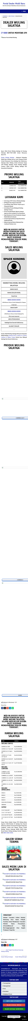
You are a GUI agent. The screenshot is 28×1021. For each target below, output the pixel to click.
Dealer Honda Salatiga (14, 894)
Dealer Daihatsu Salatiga (14, 906)
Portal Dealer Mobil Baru (14, 3)
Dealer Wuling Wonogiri (21, 956)
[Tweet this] (5, 708)
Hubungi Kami (6, 986)
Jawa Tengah (9, 950)
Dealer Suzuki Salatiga (14, 882)
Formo (13, 337)
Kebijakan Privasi (7, 994)
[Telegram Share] (10, 708)
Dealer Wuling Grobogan (7, 956)
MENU (24, 11)
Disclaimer (6, 991)
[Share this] (2, 708)
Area (4, 988)
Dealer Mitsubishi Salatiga (14, 900)
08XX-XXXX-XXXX (14, 300)
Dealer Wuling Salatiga (7, 157)
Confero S (4, 337)
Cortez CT (19, 335)
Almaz (9, 337)
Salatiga (3, 951)
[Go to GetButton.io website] (24, 1019)
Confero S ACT (12, 335)
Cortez (25, 335)
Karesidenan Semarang (17, 950)
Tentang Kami (6, 983)
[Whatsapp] (13, 708)
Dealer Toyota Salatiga (14, 888)
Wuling (7, 951)
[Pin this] (7, 708)
